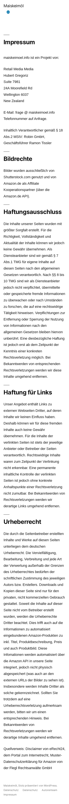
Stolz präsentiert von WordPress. (37, 785)
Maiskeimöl (14, 5)
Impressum (10, 794)
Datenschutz (11, 790)
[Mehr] (8, 12)
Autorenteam (49, 790)
